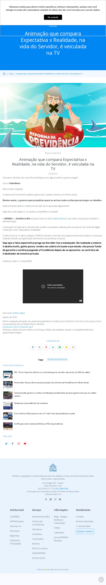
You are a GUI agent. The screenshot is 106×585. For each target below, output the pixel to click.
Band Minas (60, 218)
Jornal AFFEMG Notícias (61, 539)
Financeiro (15, 530)
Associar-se (15, 526)
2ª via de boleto (83, 526)
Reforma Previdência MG (57, 359)
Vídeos (57, 527)
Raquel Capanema (53, 153)
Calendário (59, 532)
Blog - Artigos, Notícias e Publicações (61, 519)
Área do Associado (84, 521)
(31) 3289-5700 (62, 488)
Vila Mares (37, 529)
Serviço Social (38, 558)
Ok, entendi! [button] (53, 17)
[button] (32, 347)
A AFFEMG (15, 516)
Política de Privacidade (15, 542)
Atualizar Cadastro (85, 531)
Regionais (14, 535)
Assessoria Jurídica (41, 516)
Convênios (37, 534)
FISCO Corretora (40, 548)
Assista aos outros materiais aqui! (18, 326)
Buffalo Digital (18, 313)
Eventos (36, 543)
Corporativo (38, 538)
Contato (80, 516)
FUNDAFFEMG (39, 553)
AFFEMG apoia (17, 521)
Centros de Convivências (38, 523)
